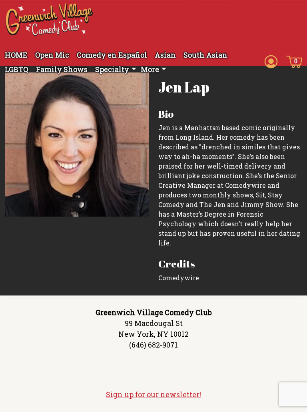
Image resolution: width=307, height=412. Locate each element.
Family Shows (62, 69)
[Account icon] (271, 60)
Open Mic (52, 55)
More (150, 69)
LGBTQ (16, 69)
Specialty (112, 69)
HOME (16, 55)
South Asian (205, 55)
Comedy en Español (112, 55)
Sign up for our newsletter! (153, 394)
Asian (165, 55)
